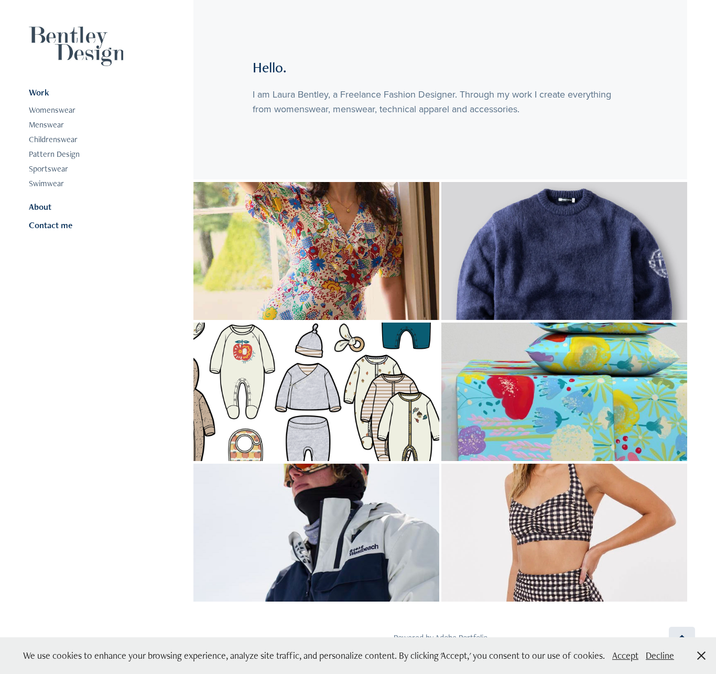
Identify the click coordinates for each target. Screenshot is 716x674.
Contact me (50, 225)
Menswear (46, 124)
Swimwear (46, 183)
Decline (660, 655)
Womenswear (52, 109)
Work (39, 92)
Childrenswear (53, 139)
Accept (625, 655)
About (40, 206)
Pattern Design (54, 153)
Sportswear (48, 168)
